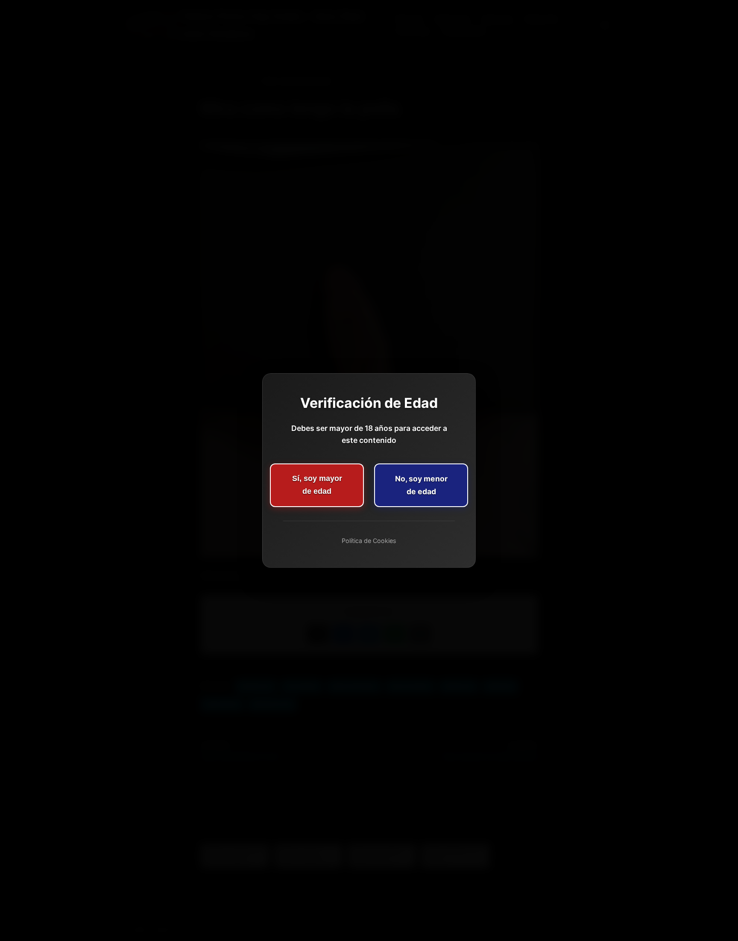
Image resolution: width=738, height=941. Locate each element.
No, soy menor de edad (421, 485)
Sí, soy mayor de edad (317, 485)
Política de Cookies (369, 540)
